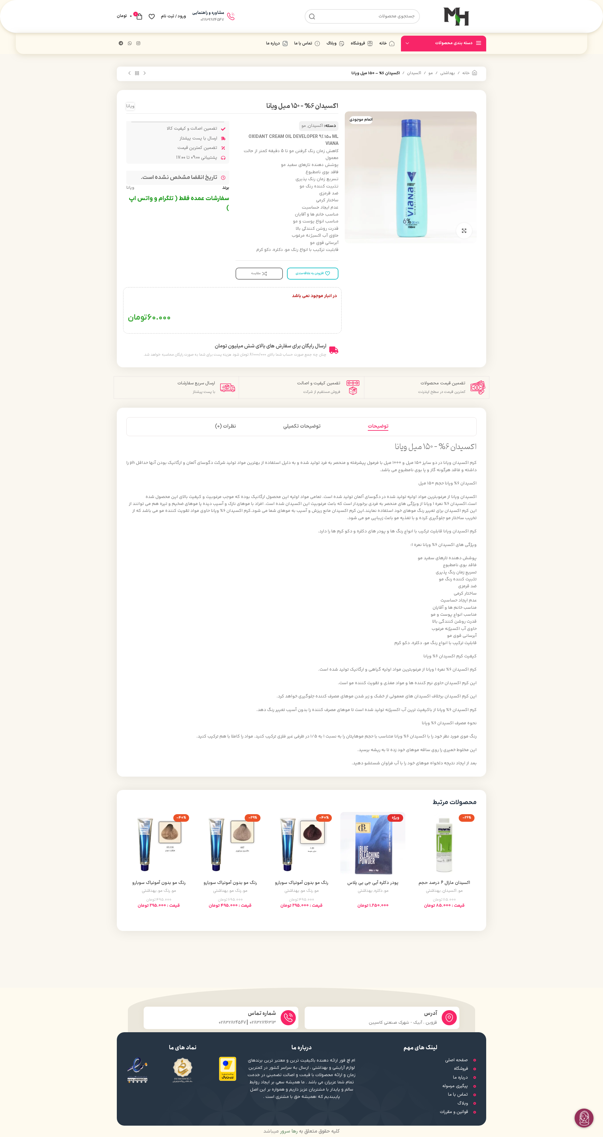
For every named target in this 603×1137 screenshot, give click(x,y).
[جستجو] (312, 16)
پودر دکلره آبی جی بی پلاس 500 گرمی (372, 885)
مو (430, 73)
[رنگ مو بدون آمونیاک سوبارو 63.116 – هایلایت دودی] (158, 844)
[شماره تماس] (288, 1017)
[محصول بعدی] (129, 73)
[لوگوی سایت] (456, 16)
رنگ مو (307, 891)
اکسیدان (414, 73)
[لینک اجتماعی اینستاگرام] (138, 43)
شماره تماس (262, 1013)
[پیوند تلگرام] (121, 43)
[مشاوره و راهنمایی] (231, 16)
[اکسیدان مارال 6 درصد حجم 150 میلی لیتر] (444, 844)
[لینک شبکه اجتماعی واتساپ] (130, 43)
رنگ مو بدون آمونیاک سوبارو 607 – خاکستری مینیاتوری (230, 885)
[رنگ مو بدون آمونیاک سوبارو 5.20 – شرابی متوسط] (301, 844)
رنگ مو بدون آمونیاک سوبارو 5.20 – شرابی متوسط (301, 885)
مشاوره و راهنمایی (208, 12)
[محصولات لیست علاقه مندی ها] (152, 16)
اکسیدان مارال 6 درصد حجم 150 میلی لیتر (444, 885)
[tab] (378, 426)
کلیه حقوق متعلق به (309, 1131)
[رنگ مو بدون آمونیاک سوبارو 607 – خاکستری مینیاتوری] (230, 844)
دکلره (378, 891)
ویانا (130, 106)
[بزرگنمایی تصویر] (464, 231)
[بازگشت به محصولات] (137, 73)
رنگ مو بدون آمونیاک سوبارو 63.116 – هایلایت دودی (159, 885)
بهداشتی (447, 73)
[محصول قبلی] (144, 73)
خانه (466, 73)
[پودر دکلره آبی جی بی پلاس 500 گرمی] (372, 844)
